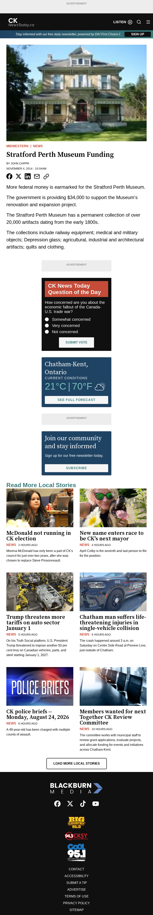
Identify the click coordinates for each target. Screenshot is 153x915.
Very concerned (66, 325)
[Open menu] (148, 22)
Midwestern (17, 146)
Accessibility (77, 876)
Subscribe (76, 468)
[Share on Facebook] (9, 176)
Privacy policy (76, 903)
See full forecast (76, 400)
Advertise (76, 889)
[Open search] (138, 22)
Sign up (137, 34)
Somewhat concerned (71, 319)
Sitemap (77, 910)
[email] (37, 176)
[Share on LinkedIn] (28, 176)
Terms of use (77, 896)
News (38, 146)
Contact (76, 869)
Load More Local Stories (76, 763)
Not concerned (65, 332)
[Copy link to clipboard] (46, 176)
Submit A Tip (76, 882)
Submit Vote (76, 342)
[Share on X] (19, 176)
